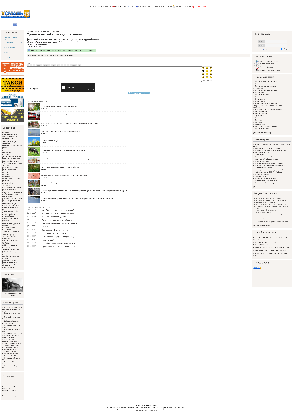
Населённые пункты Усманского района (9, 135)
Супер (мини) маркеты (10, 231)
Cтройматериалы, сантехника (9, 228)
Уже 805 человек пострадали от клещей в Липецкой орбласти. (64, 175)
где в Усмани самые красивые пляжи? (58, 210)
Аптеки (4, 147)
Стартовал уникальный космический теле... (60, 223)
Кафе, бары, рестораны (11, 167)
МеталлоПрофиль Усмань (268, 61)
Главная (30, 32)
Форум (257, 193)
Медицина (6, 174)
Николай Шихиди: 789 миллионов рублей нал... (272, 247)
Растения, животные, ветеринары (10, 246)
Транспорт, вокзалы (9, 236)
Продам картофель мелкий (265, 84)
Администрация (8, 138)
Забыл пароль (262, 49)
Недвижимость (106, 6)
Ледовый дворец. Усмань (267, 66)
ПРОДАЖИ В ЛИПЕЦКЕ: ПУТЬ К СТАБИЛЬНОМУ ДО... (266, 243)
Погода (45, 227)
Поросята (258, 120)
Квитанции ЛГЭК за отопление (55, 230)
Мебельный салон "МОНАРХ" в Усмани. (10, 350)
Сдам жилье (259, 116)
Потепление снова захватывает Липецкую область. (60, 167)
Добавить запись (270, 231)
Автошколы (6, 140)
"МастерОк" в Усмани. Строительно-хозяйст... (11, 318)
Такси (4, 233)
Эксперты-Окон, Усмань (13, 343)
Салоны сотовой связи (10, 205)
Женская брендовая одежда (54, 217)
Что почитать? (48, 240)
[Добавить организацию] (262, 187)
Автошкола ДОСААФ (265, 68)
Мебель (5, 173)
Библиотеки (6, 152)
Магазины (6, 266)
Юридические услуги (10, 255)
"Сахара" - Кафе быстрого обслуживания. (11, 340)
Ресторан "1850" (10, 356)
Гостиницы (6, 154)
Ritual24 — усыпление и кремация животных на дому (12, 309)
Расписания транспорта (11, 256)
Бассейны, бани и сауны (11, 149)
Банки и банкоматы (9, 151)
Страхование (7, 222)
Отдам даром (260, 99)
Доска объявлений (42, 32)
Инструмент (6, 238)
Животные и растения (183, 6)
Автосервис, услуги (9, 142)
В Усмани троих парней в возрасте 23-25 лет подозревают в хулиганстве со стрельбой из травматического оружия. (84, 191)
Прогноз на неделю (260, 270)
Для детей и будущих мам (12, 163)
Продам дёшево (261, 113)
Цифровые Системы (11, 321)
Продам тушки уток (262, 95)
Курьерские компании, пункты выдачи (10, 195)
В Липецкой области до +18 (51, 183)
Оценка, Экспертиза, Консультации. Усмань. (10, 346)
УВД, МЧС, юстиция (9, 244)
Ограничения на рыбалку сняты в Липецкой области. (61, 132)
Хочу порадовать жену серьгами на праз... (59, 213)
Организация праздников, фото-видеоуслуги (12, 188)
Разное (5, 258)
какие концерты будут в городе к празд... (59, 237)
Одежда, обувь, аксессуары (8, 184)
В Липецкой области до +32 (51, 141)
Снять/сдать (55, 32)
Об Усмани (6, 132)
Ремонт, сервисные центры (12, 198)
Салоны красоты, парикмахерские (8, 215)
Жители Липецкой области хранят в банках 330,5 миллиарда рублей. (67, 159)
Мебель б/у (259, 88)
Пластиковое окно (261, 111)
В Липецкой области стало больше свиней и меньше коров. (63, 150)
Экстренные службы (9, 253)
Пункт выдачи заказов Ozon (265, 157)
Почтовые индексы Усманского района (9, 261)
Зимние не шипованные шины (266, 90)
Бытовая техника (154, 6)
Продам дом (259, 118)
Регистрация (270, 49)
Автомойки (6, 143)
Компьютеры (142, 6)
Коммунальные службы (11, 171)
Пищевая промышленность (12, 193)
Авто (117, 6)
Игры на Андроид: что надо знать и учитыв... (271, 250)
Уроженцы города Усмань (11, 264)
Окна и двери (7, 182)
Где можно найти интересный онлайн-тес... (60, 247)
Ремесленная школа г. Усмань (13, 294)
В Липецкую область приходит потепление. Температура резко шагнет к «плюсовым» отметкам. (77, 199)
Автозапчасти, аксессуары (12, 145)
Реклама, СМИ (7, 202)
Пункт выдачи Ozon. (11, 354)
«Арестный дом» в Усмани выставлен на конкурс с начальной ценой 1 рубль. (70, 123)
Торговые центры (8, 235)
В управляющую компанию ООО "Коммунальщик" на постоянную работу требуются (268, 105)
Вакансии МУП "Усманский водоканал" (269, 109)
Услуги (132, 6)
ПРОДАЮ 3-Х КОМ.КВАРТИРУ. (266, 126)
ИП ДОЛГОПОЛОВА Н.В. (13, 333)
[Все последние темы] (261, 225)
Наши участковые (8, 267)
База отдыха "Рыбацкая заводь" (266, 159)
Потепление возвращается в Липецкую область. (59, 106)
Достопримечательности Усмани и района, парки (11, 157)
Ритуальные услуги (9, 204)
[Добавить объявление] (262, 133)
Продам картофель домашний (266, 82)
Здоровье (5, 165)
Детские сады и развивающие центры (10, 161)
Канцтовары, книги (9, 169)
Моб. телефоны (166, 6)
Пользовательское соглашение (146, 411)
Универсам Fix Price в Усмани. (266, 181)
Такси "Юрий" (9, 323)
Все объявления (91, 6)
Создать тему (270, 193)
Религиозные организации (12, 200)
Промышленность (9, 191)
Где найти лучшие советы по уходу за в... (59, 243)
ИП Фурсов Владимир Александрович (11, 336)
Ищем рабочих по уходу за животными (269, 97)
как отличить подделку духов (54, 233)
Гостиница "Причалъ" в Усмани (270, 70)
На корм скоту (260, 124)
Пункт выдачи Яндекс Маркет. (266, 178)
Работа (124, 6)
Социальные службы (10, 211)
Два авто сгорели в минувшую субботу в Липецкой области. (63, 115)
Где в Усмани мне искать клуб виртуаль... (59, 220)
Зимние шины (260, 92)
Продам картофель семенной (266, 86)
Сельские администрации (12, 213)
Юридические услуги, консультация (11, 314)
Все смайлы (207, 80)
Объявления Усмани (266, 64)
